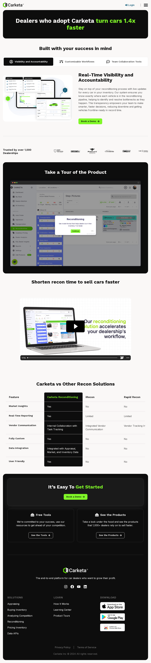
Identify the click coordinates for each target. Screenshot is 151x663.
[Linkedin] (85, 586)
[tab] (28, 62)
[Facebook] (72, 586)
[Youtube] (79, 586)
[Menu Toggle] (146, 5)
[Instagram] (66, 586)
